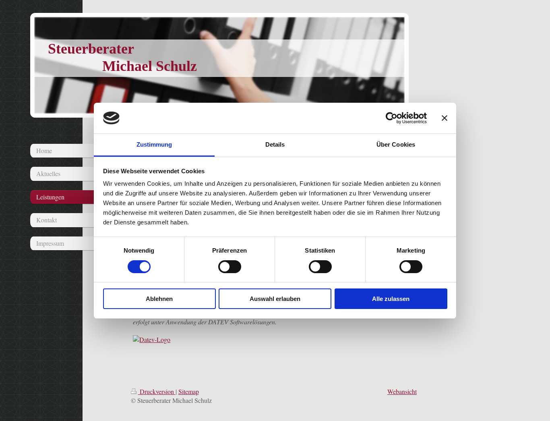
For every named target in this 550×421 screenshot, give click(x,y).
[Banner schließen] (444, 118)
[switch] (229, 266)
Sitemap (188, 391)
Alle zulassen (390, 298)
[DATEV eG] (262, 339)
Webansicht (402, 391)
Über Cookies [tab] (395, 144)
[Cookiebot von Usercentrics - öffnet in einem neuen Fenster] (391, 118)
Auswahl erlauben (275, 298)
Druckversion (157, 391)
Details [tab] (275, 144)
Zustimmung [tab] (154, 144)
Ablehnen (159, 298)
